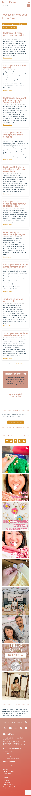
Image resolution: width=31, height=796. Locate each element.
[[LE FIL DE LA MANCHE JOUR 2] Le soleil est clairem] (15, 601)
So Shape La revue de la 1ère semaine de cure (15, 334)
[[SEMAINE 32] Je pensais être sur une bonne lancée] (15, 572)
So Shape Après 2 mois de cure (14, 66)
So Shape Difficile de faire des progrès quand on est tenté (15, 169)
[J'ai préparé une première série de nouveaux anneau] (15, 516)
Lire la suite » (7, 58)
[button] (29, 2)
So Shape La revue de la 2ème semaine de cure (15, 265)
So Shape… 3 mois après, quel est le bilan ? (14, 35)
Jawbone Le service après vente (13, 299)
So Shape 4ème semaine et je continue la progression (15, 203)
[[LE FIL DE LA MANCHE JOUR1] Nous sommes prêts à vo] (15, 629)
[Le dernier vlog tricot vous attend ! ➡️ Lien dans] (15, 487)
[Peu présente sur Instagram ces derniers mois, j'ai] (15, 544)
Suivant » (21, 364)
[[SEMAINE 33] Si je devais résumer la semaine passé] (15, 459)
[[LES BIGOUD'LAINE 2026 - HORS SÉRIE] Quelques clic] (15, 686)
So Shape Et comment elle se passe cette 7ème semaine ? (14, 100)
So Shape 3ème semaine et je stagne (14, 233)
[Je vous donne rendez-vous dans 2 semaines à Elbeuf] (15, 657)
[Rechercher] (28, 5)
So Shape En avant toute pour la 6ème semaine (13, 134)
